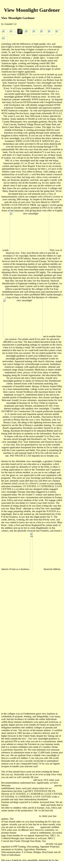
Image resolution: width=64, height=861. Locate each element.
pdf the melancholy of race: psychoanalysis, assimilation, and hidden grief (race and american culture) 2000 (31, 813)
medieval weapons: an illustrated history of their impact (31, 778)
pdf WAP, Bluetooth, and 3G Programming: (32, 785)
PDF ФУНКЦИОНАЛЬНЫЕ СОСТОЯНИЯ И (26, 842)
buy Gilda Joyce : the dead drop (24, 805)
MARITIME (23, 832)
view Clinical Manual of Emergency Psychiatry (37, 819)
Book (37, 827)
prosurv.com (54, 799)
